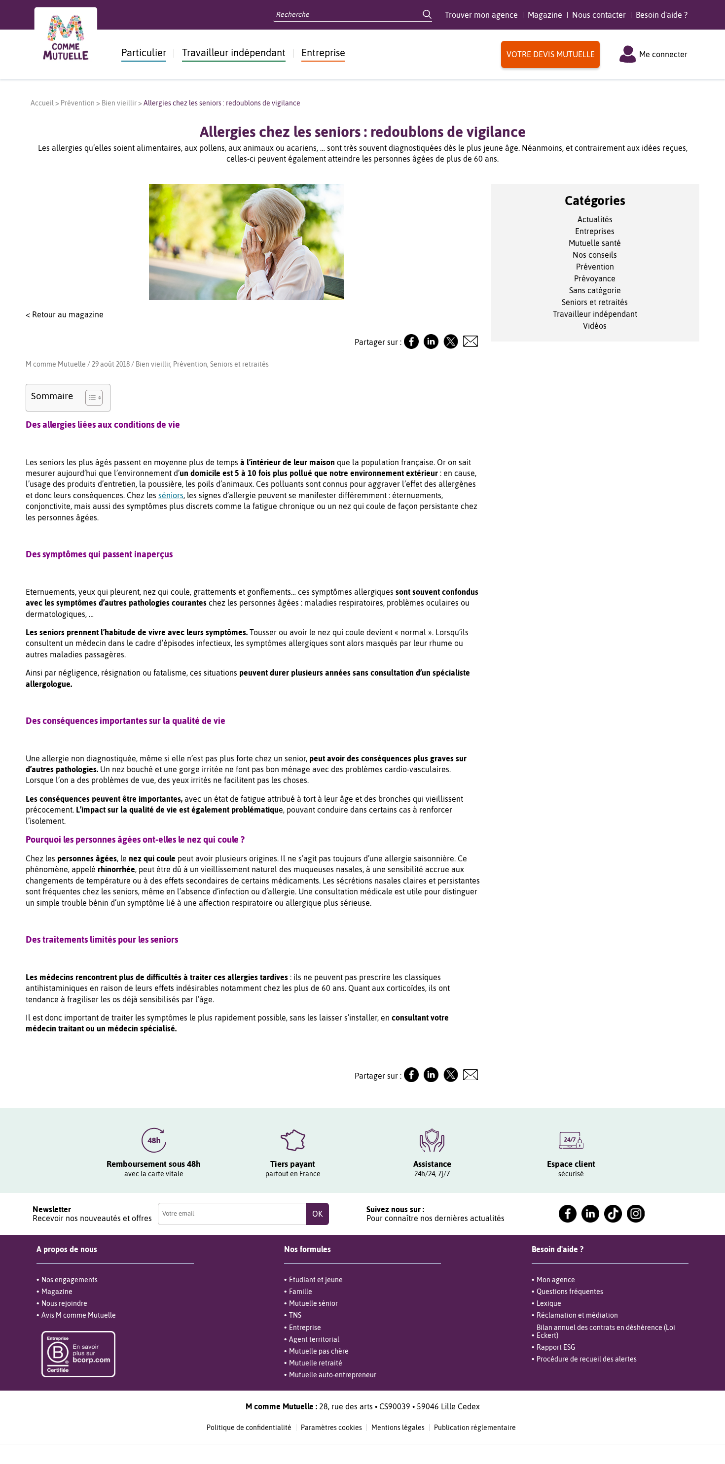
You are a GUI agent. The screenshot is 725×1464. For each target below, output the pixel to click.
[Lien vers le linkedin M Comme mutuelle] (590, 1214)
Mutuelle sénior (313, 1303)
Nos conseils (595, 254)
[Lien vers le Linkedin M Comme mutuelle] (431, 345)
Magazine (545, 14)
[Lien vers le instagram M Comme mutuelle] (636, 1214)
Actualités (595, 219)
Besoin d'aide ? (662, 14)
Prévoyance (595, 278)
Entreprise (323, 52)
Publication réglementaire (475, 1427)
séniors (170, 495)
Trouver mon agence (481, 14)
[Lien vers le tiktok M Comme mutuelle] (613, 1214)
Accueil (42, 103)
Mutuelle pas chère (319, 1351)
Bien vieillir (119, 103)
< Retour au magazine (65, 314)
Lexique (549, 1303)
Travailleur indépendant (234, 52)
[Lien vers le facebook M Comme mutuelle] (568, 1214)
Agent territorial (314, 1339)
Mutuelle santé (595, 242)
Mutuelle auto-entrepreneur (332, 1375)
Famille (300, 1291)
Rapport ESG (556, 1347)
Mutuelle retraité (315, 1363)
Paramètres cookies (331, 1427)
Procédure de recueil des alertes (587, 1359)
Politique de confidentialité (249, 1427)
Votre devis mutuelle (551, 54)
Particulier (143, 52)
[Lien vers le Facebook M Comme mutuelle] (411, 345)
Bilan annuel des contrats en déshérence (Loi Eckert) (606, 1331)
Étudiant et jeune (316, 1280)
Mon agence (556, 1280)
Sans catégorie (595, 290)
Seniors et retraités (239, 364)
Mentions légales (398, 1427)
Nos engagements (69, 1280)
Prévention (78, 103)
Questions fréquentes (570, 1291)
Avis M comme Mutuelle (78, 1315)
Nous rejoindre (64, 1303)
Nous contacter (599, 14)
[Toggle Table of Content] (89, 397)
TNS (295, 1315)
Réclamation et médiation (577, 1315)
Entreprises (595, 231)
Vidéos (595, 325)
